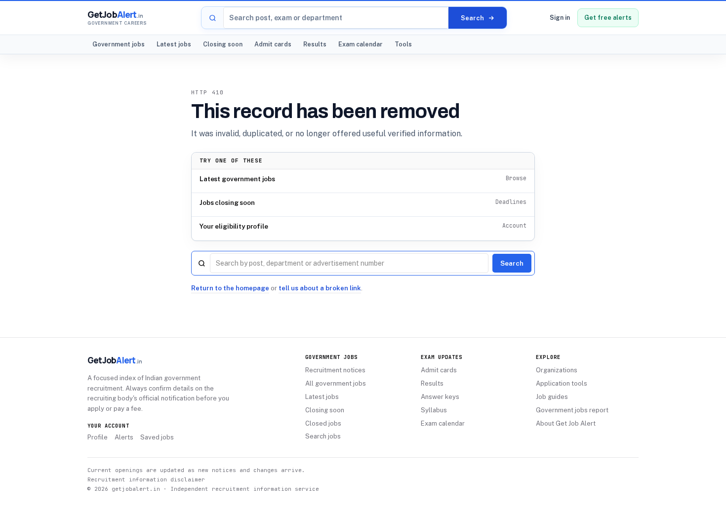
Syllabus (434, 410)
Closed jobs (323, 423)
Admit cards (272, 44)
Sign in (560, 17)
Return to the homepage (230, 288)
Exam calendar (360, 44)
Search (512, 263)
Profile (97, 437)
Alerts (124, 437)
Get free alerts (608, 17)
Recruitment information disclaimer (146, 479)
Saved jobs (157, 437)
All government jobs (335, 383)
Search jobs (323, 436)
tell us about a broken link (320, 288)
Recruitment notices (335, 370)
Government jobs (118, 44)
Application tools (561, 383)
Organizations (556, 370)
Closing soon (222, 44)
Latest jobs (174, 44)
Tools (403, 44)
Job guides (552, 396)
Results (314, 44)
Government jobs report (572, 410)
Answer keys (440, 396)
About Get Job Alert (566, 423)
